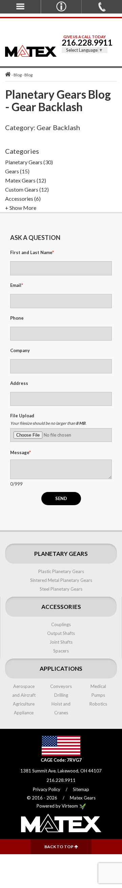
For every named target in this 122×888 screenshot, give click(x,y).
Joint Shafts (61, 642)
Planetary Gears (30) (29, 162)
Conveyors (61, 686)
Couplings (61, 624)
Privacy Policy (46, 789)
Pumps (98, 695)
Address (19, 383)
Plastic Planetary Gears (61, 571)
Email (16, 285)
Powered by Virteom (58, 806)
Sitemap (81, 789)
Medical (98, 686)
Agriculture (24, 704)
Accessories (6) (23, 198)
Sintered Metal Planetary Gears (61, 580)
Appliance (24, 712)
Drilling (61, 695)
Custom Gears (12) (27, 189)
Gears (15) (17, 171)
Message (20, 452)
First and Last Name (32, 252)
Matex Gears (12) (25, 180)
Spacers (61, 650)
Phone (17, 318)
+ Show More (20, 207)
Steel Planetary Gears (61, 589)
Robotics (98, 704)
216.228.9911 (84, 42)
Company (20, 350)
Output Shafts (61, 633)
